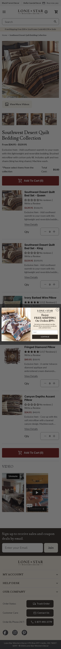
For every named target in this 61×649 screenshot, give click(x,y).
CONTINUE (45, 337)
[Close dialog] (57, 309)
